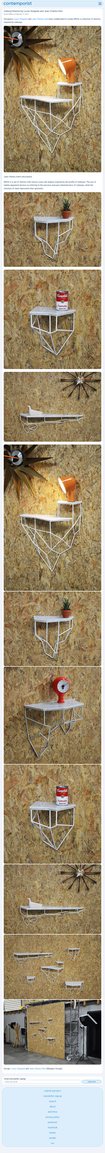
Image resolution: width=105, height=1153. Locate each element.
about (52, 1106)
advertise (52, 1111)
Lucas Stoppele (21, 19)
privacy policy (52, 1117)
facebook (52, 1127)
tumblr (52, 1138)
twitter (52, 1132)
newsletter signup (52, 1096)
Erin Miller (9, 14)
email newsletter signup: (15, 1079)
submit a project (52, 1090)
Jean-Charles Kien (40, 19)
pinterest (52, 1122)
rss (52, 1143)
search (52, 1101)
